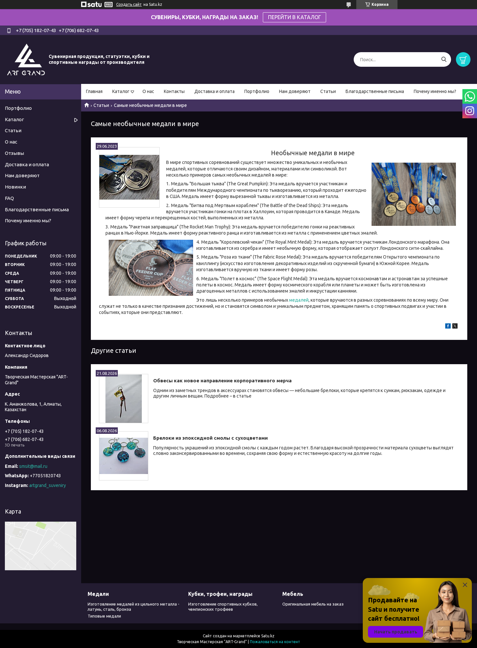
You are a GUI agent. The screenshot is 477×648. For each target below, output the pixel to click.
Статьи (328, 91)
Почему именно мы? (435, 91)
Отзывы (14, 153)
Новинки (15, 187)
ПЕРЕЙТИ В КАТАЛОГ (294, 17)
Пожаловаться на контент (275, 642)
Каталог (120, 91)
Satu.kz (268, 636)
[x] (455, 327)
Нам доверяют (295, 91)
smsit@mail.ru (33, 466)
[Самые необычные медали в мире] (129, 177)
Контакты (174, 91)
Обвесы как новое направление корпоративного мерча (222, 380)
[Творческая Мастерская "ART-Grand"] (25, 59)
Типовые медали (104, 616)
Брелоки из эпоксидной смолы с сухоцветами (210, 438)
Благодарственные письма (375, 91)
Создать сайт (129, 4)
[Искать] (443, 59)
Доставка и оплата (214, 91)
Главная (94, 91)
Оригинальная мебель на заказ (313, 604)
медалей (299, 300)
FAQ (9, 198)
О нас (148, 91)
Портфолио (256, 91)
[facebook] (448, 327)
